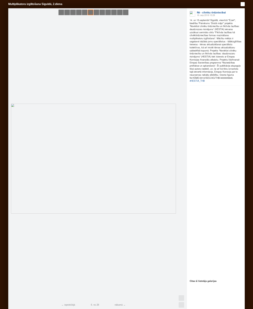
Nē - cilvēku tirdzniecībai (211, 12)
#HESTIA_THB (197, 80)
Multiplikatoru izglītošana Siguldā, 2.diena (35, 4)
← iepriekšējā (68, 304)
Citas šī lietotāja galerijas (203, 281)
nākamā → (120, 304)
